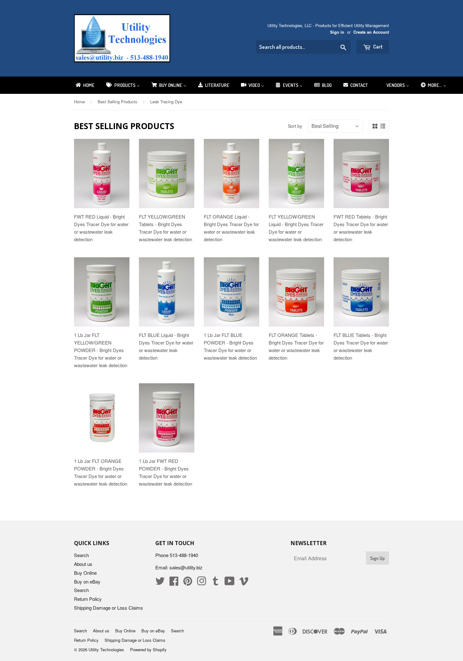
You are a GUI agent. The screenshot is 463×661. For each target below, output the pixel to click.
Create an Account (371, 32)
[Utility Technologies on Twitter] (160, 582)
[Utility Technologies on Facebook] (174, 582)
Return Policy (88, 598)
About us (83, 564)
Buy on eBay (87, 581)
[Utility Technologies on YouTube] (230, 582)
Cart (377, 46)
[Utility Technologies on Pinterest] (187, 582)
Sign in (337, 32)
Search (81, 555)
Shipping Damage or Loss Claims (108, 607)
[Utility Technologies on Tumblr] (215, 582)
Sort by (295, 126)
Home (79, 102)
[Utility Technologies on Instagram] (201, 582)
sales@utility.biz (186, 567)
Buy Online (85, 572)
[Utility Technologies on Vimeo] (244, 582)
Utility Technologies (106, 649)
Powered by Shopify (148, 649)
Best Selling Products (117, 102)
